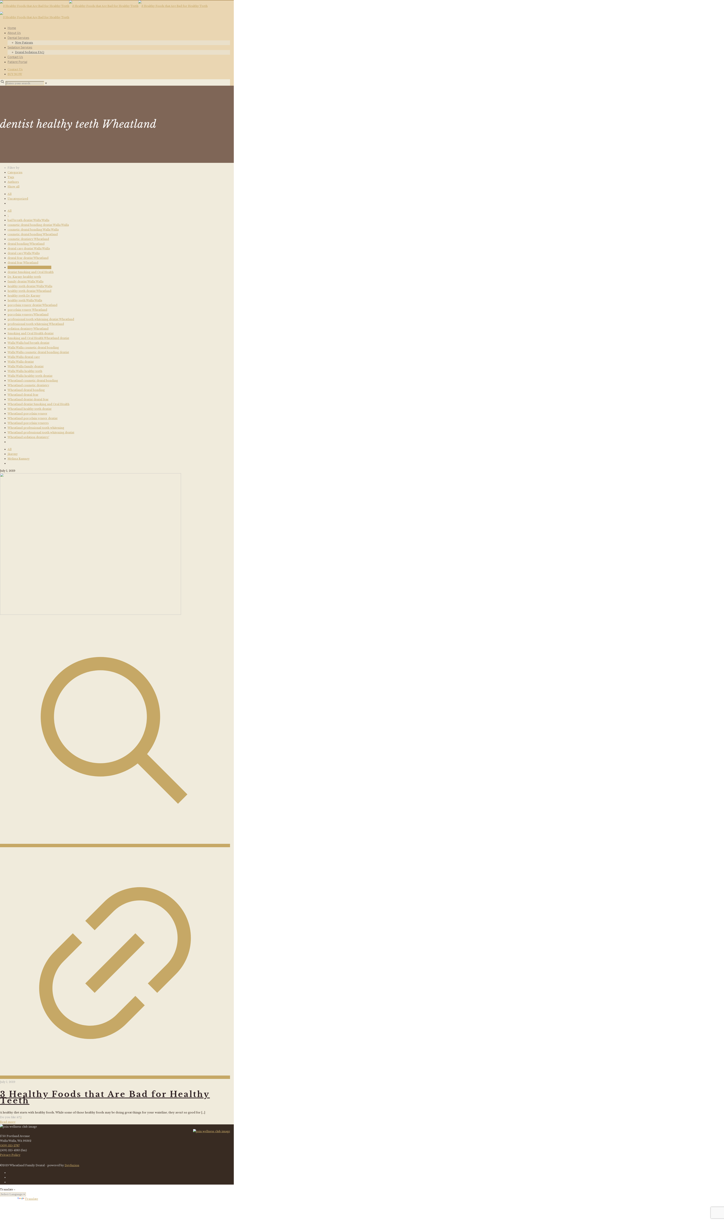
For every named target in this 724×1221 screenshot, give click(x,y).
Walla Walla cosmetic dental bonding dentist (38, 352)
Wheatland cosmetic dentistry (28, 385)
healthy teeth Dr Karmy (24, 295)
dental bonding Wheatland (26, 243)
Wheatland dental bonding (26, 390)
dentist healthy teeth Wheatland (29, 267)
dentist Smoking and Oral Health (31, 272)
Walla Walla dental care (24, 357)
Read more (7, 1122)
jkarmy (13, 454)
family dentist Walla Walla (25, 281)
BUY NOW (15, 74)
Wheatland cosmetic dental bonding (33, 380)
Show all (13, 186)
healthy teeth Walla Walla (25, 300)
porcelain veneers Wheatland (28, 314)
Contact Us (15, 69)
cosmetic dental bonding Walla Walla (33, 229)
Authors (13, 182)
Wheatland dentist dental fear (28, 399)
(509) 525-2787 (10, 1145)
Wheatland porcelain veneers (28, 423)
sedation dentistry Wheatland (28, 328)
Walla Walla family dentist (26, 366)
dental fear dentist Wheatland (28, 258)
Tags (11, 177)
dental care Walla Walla (24, 253)
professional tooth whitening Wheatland (36, 324)
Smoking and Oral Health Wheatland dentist (38, 338)
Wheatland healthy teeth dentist (29, 409)
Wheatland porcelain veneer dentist (33, 418)
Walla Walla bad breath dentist (28, 343)
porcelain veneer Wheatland (27, 310)
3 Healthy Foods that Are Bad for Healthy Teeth (105, 1097)
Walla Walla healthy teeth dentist (30, 376)
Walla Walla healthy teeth (25, 371)
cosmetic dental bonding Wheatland (33, 234)
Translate (31, 1199)
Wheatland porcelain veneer (27, 413)
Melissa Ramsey (19, 458)
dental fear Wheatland (23, 262)
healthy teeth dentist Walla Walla (30, 286)
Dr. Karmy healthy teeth (24, 277)
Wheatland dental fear (23, 394)
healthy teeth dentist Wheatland (29, 291)
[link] (46, 83)
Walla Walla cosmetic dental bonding (33, 347)
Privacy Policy (10, 1155)
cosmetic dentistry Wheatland (28, 239)
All (10, 194)
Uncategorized (18, 198)
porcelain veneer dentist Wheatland (32, 305)
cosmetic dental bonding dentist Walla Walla (38, 225)
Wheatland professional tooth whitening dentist (41, 432)
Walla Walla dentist (21, 361)
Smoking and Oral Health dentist (31, 333)
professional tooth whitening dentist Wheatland (41, 319)
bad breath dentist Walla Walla (28, 220)
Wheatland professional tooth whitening (36, 427)
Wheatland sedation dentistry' (28, 437)
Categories (15, 172)
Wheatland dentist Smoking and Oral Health (38, 404)
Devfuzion (72, 1165)
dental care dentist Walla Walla (29, 248)
